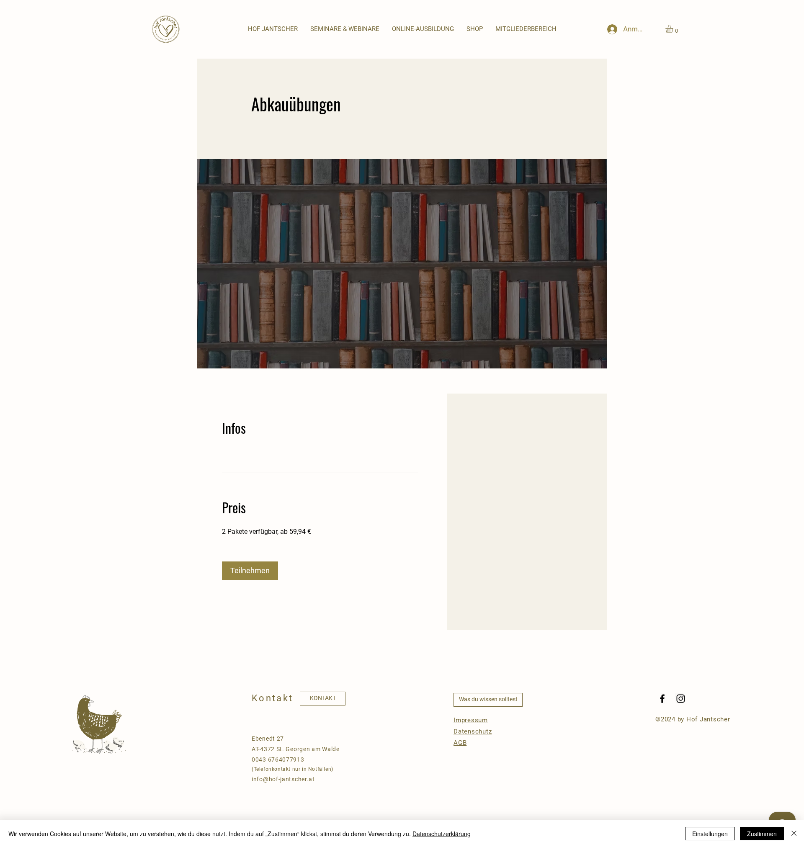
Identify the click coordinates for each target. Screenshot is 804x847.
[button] (345, 29)
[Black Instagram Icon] (680, 698)
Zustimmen (762, 833)
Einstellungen (710, 833)
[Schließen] (794, 833)
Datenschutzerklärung (441, 833)
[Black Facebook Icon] (662, 698)
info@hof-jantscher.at (283, 779)
